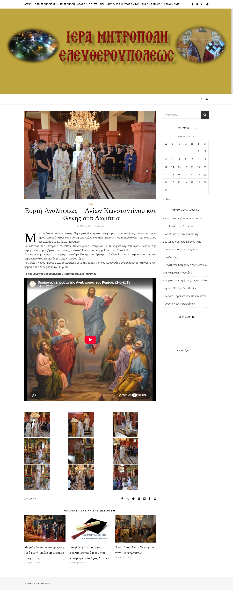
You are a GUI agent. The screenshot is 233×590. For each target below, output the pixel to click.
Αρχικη (28, 4)
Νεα (102, 4)
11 (172, 166)
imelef (33, 498)
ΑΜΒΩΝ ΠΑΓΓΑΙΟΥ (152, 4)
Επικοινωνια (171, 4)
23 (205, 174)
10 (166, 166)
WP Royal (45, 583)
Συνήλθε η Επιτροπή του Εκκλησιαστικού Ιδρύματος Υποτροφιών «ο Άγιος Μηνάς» (89, 552)
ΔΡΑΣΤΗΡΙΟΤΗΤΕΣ (87, 4)
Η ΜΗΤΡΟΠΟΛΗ (66, 4)
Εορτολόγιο (183, 350)
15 (198, 166)
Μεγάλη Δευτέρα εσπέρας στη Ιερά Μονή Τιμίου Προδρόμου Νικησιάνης (44, 552)
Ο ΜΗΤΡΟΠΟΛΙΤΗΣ (45, 4)
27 (185, 182)
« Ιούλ (166, 198)
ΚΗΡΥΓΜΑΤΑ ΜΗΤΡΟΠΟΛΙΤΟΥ (123, 4)
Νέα (90, 204)
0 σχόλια (99, 225)
